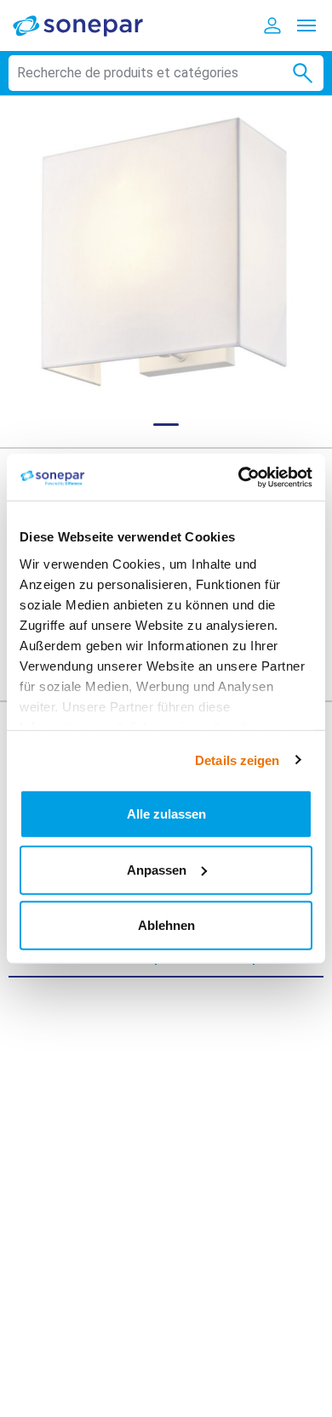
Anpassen (156, 869)
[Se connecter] (272, 25)
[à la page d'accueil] (89, 25)
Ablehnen (166, 925)
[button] (166, 253)
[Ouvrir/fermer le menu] (306, 25)
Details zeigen (237, 759)
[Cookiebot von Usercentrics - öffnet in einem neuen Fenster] (238, 477)
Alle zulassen (166, 814)
